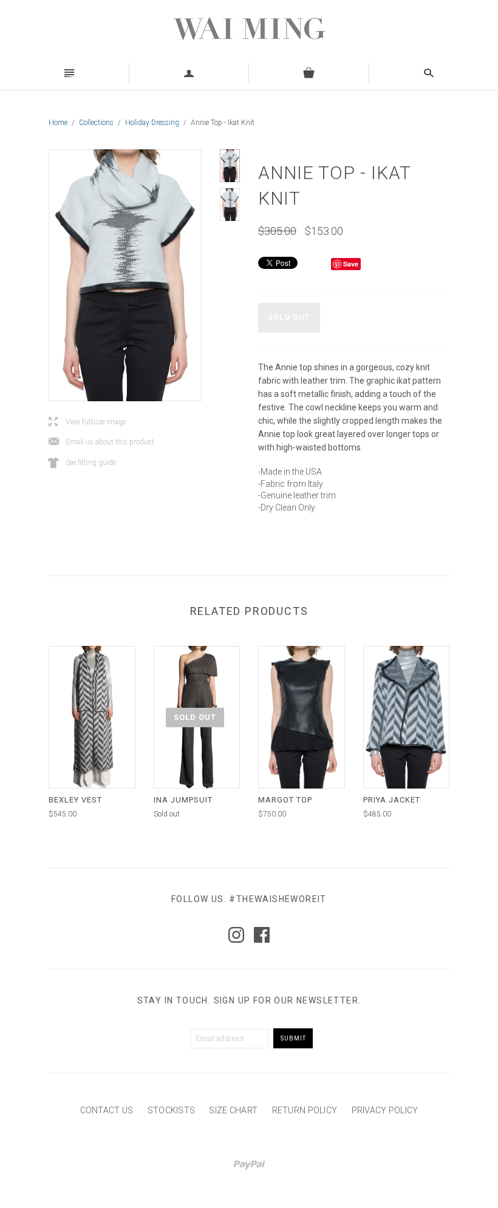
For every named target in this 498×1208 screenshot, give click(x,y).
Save (350, 263)
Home (58, 122)
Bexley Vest (75, 799)
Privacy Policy (385, 1110)
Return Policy (305, 1110)
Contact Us (107, 1110)
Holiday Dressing (152, 122)
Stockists (172, 1110)
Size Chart (233, 1110)
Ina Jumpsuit (183, 799)
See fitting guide (82, 463)
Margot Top (285, 799)
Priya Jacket (391, 799)
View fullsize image (87, 422)
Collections (96, 122)
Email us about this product (101, 442)
